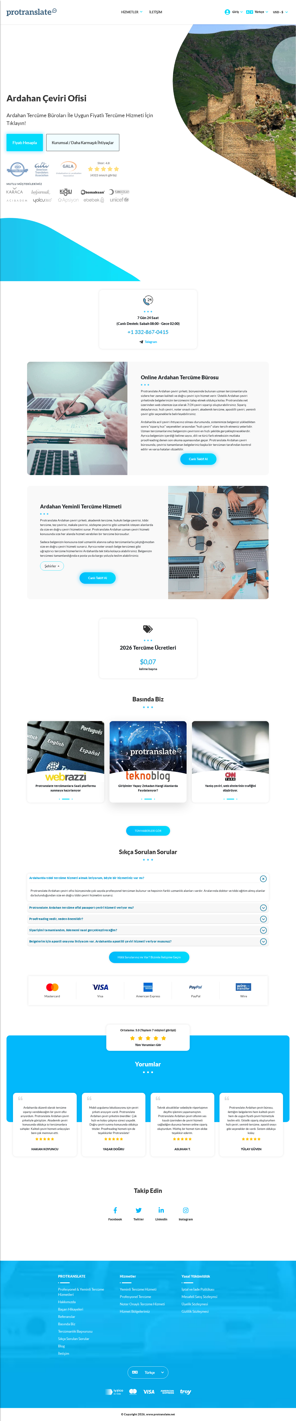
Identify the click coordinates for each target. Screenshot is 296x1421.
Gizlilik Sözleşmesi (195, 1311)
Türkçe (149, 1372)
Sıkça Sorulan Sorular (73, 1339)
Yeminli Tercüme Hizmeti (138, 1289)
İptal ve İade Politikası (198, 1289)
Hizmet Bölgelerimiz (135, 1311)
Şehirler (51, 566)
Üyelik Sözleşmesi (195, 1304)
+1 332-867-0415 (148, 332)
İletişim (155, 12)
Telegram (151, 342)
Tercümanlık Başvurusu (75, 1331)
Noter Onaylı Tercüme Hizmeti (142, 1304)
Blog (61, 1346)
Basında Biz (66, 1324)
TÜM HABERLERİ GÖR (148, 830)
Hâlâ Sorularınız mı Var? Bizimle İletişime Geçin (149, 957)
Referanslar (66, 1317)
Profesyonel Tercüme (135, 1297)
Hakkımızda (67, 1302)
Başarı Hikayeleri (70, 1309)
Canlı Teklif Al (198, 459)
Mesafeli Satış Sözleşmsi (199, 1297)
